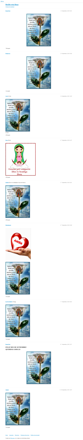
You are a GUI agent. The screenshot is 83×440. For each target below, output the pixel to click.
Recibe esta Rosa (12, 5)
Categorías (11, 435)
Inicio (7, 435)
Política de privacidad (35, 435)
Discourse (13, 438)
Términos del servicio (24, 435)
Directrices (17, 435)
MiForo (2, 1)
